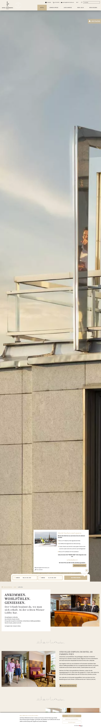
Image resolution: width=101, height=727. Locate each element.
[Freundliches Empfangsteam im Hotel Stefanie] (74, 610)
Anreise (18, 577)
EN (77, 2)
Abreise (43, 577)
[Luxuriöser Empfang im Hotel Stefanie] (28, 669)
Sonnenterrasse (63, 672)
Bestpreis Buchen (75, 577)
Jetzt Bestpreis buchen (80, 565)
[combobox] (25, 578)
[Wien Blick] (18, 5)
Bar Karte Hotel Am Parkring (68, 685)
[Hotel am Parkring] (7, 5)
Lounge (82, 672)
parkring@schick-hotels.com (68, 2)
